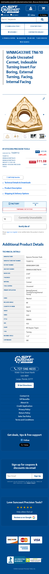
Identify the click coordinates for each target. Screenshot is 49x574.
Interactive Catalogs (36, 32)
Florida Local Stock (13, 26)
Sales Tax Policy (24, 416)
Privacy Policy (24, 409)
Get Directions (25, 385)
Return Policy (24, 413)
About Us (24, 403)
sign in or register (12, 232)
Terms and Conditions (24, 420)
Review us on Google (23, 517)
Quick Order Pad (42, 38)
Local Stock (6, 15)
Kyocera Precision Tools (17, 149)
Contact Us (24, 396)
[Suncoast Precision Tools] (12, 9)
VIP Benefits (24, 399)
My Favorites (25, 42)
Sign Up (37, 476)
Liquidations (22, 38)
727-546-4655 (26, 369)
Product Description (13, 188)
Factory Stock (36, 26)
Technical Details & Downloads (18, 183)
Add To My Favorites (14, 177)
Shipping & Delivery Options (17, 193)
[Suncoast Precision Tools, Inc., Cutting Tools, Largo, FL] (16, 560)
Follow (33, 15)
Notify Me (23, 226)
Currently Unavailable (30, 217)
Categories (13, 32)
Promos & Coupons (9, 38)
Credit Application (24, 406)
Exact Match (15, 15)
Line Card (32, 38)
